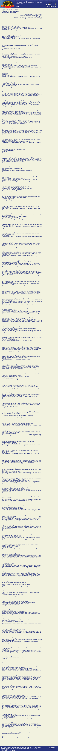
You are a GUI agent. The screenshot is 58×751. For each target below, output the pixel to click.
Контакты (17, 6)
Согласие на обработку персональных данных (8, 750)
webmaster (51, 748)
